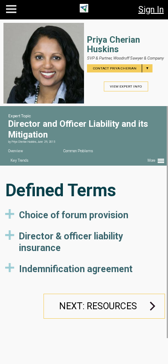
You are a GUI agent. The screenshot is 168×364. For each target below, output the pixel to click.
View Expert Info (126, 86)
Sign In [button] (151, 9)
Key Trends (19, 160)
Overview (15, 151)
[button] (12, 11)
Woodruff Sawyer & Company (138, 58)
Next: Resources (98, 306)
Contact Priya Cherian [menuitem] (121, 68)
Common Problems (78, 151)
